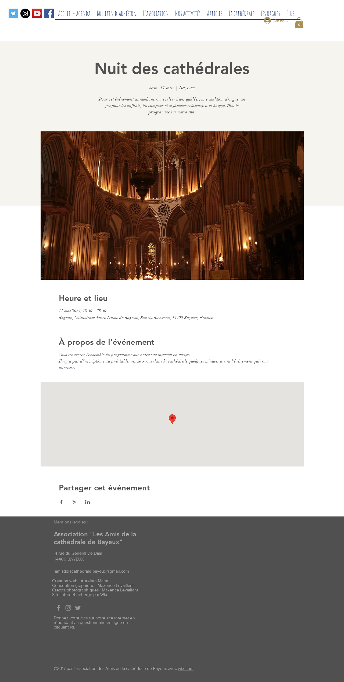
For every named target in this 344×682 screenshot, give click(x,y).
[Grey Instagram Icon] (68, 608)
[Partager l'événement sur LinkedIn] (87, 502)
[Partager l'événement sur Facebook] (61, 502)
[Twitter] (13, 13)
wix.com (186, 668)
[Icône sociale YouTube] (37, 13)
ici (72, 627)
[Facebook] (49, 13)
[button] (299, 22)
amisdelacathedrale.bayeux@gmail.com (92, 571)
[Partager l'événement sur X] (74, 502)
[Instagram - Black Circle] (25, 13)
